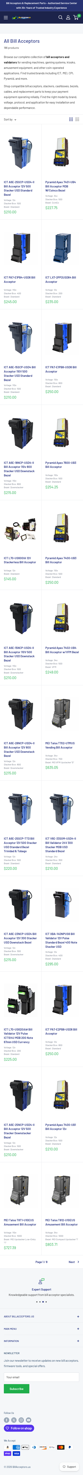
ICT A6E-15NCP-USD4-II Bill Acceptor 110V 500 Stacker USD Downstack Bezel (19, 654)
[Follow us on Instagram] (21, 1420)
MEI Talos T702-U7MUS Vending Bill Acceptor (60, 745)
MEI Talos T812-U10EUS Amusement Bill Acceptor (61, 1222)
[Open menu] (6, 17)
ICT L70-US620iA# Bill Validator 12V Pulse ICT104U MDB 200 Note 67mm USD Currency (18, 1036)
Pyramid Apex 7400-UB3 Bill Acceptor (60, 560)
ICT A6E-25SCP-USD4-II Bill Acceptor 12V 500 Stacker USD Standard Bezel (19, 188)
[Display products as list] (77, 119)
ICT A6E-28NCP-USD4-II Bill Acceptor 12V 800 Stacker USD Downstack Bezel (19, 749)
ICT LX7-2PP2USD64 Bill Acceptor (60, 279)
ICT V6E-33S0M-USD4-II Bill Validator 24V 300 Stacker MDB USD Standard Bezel (60, 845)
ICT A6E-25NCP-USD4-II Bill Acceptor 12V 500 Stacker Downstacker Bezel (19, 1131)
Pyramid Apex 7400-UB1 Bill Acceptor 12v (60, 1127)
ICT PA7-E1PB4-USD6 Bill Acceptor (19, 279)
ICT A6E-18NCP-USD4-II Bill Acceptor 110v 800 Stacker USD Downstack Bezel (19, 469)
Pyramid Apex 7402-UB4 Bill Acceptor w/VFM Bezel (62, 650)
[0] (76, 17)
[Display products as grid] (71, 119)
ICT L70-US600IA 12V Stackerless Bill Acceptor (20, 560)
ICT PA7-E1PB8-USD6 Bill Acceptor (61, 369)
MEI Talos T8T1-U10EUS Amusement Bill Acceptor (20, 1222)
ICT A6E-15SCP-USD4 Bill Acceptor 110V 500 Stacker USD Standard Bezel (20, 373)
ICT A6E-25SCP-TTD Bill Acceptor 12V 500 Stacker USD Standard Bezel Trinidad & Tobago (20, 845)
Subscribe (17, 1388)
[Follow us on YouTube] (28, 1420)
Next (72, 1262)
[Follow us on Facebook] (6, 1420)
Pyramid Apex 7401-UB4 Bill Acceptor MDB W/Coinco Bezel (60, 186)
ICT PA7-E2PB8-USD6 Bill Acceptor (61, 1031)
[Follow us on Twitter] (14, 1420)
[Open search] (60, 17)
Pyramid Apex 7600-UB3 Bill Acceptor (60, 465)
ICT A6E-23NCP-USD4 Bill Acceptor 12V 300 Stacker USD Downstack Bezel (20, 938)
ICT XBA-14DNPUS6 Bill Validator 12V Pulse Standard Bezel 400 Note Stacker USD (61, 940)
